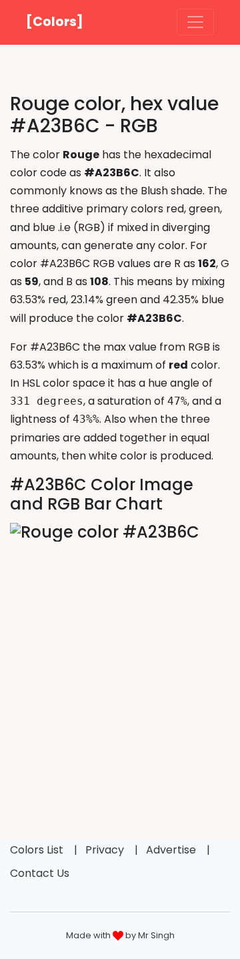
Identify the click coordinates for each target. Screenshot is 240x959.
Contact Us (39, 873)
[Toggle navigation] (195, 22)
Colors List (36, 849)
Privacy (104, 849)
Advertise (171, 849)
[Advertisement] (120, 670)
